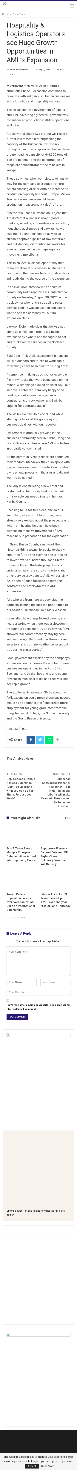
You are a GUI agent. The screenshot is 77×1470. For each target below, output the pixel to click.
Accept (32, 1466)
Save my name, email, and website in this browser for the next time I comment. (38, 1007)
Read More (47, 1466)
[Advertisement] (38, 1281)
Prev (12, 918)
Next (21, 918)
